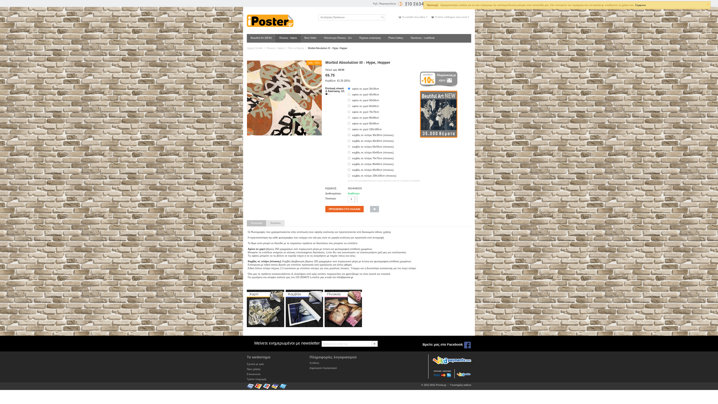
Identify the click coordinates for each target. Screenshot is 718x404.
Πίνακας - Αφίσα (288, 37)
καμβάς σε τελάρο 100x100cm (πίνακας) (374, 175)
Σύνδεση (314, 363)
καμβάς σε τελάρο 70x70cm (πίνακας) (372, 158)
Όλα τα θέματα (296, 48)
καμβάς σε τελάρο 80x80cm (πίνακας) (372, 164)
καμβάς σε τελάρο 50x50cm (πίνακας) (372, 146)
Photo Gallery (395, 37)
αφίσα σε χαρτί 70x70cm (365, 112)
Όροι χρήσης (253, 369)
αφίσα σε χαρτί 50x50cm (365, 100)
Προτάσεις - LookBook (423, 37)
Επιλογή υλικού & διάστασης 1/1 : (334, 91)
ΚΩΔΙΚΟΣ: (331, 188)
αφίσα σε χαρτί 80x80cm (365, 117)
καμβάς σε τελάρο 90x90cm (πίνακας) (372, 170)
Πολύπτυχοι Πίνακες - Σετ (338, 37)
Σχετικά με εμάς (255, 364)
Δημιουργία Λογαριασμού (323, 368)
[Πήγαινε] (375, 344)
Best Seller (310, 37)
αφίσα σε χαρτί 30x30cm (365, 88)
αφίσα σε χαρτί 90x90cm (365, 123)
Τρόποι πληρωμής (256, 379)
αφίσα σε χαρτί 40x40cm (365, 94)
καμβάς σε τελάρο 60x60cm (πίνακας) (372, 152)
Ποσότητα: (331, 198)
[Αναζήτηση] (382, 17)
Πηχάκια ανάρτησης (370, 37)
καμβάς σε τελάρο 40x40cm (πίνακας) (372, 141)
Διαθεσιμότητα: (333, 193)
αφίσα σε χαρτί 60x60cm (365, 106)
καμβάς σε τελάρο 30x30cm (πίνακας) (372, 135)
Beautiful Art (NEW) (261, 37)
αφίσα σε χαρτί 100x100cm (366, 129)
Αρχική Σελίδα (255, 48)
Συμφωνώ (640, 5)
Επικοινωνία (253, 374)
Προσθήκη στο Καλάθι (344, 209)
